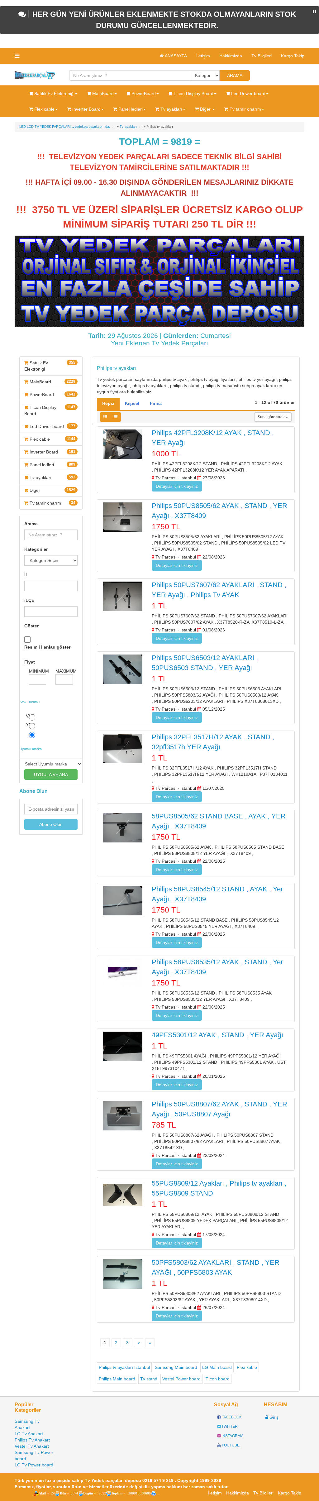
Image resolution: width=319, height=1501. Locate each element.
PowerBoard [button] (143, 93)
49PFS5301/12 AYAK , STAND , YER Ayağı (217, 1035)
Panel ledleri (51, 464)
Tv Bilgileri (261, 55)
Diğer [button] (205, 109)
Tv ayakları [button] (170, 109)
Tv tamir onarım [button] (244, 109)
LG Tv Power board (34, 1464)
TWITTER (229, 1426)
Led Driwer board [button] (247, 93)
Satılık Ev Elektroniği (49, 366)
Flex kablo (247, 1367)
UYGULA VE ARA (51, 774)
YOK (30, 724)
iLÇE (29, 600)
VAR (30, 715)
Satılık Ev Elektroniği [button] (53, 93)
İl (25, 574)
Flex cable (51, 439)
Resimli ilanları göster (47, 647)
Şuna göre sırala (272, 417)
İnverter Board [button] (86, 109)
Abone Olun (51, 824)
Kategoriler (36, 549)
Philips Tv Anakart (32, 1439)
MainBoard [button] (102, 93)
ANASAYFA (175, 55)
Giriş (273, 1417)
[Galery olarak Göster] (105, 417)
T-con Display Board (49, 410)
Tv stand (148, 1378)
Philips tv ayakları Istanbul (124, 1367)
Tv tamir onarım (51, 503)
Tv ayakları (51, 477)
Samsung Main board (176, 1367)
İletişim (203, 55)
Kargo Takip (292, 55)
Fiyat (29, 661)
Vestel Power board (181, 1378)
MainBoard (51, 381)
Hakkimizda (230, 55)
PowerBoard (51, 394)
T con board (218, 1378)
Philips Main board (117, 1378)
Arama (31, 523)
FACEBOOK (231, 1417)
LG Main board (217, 1367)
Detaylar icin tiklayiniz (177, 486)
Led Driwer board (51, 426)
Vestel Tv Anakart (32, 1446)
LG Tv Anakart (29, 1433)
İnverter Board (51, 451)
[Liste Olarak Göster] (115, 417)
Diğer (51, 490)
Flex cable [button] (44, 109)
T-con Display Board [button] (192, 93)
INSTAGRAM (232, 1436)
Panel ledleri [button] (130, 109)
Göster (31, 625)
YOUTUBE (230, 1445)
